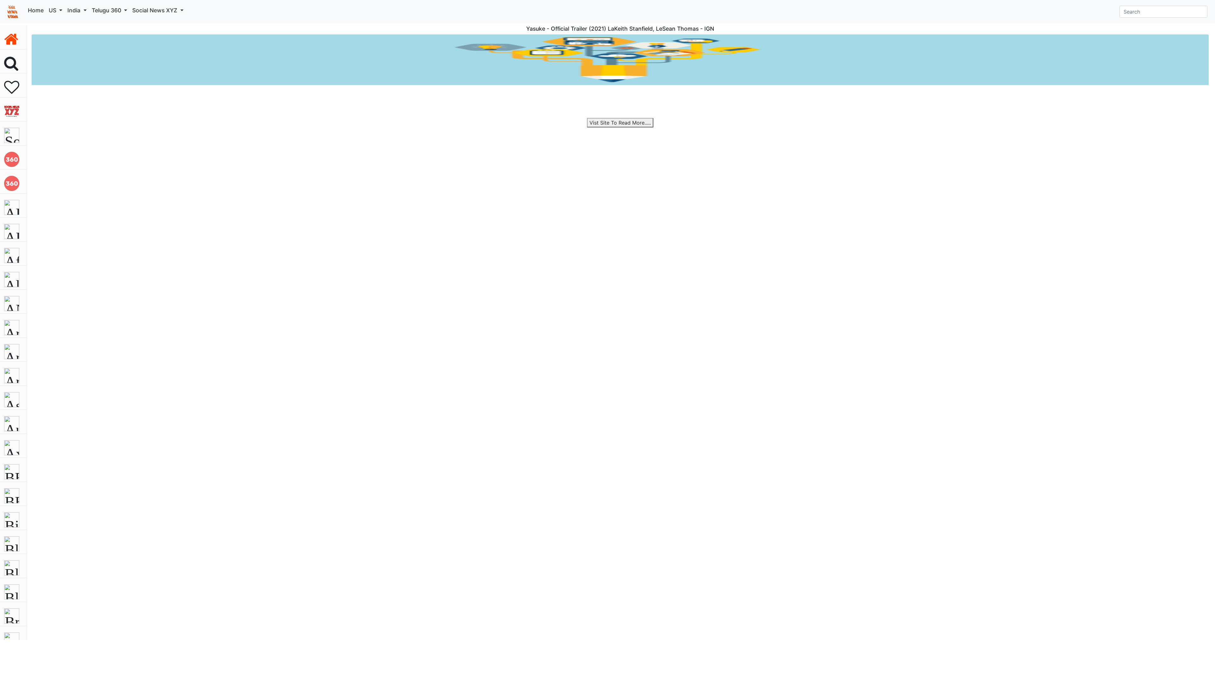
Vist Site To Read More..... (620, 123)
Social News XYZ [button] (155, 10)
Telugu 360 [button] (107, 10)
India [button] (74, 10)
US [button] (53, 10)
